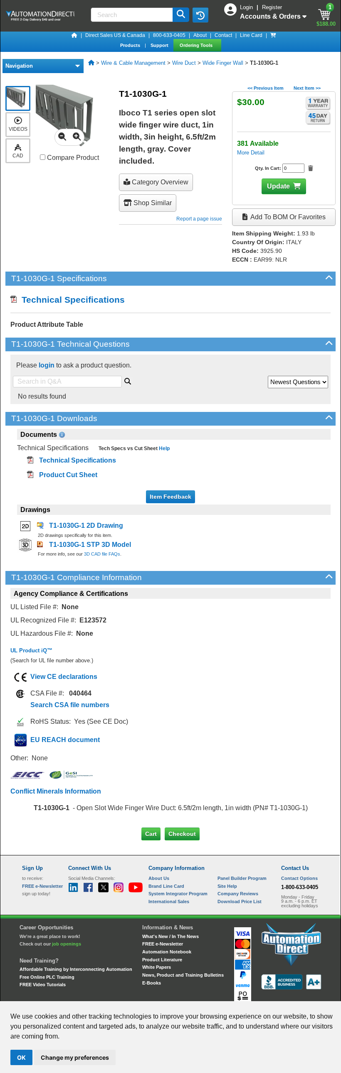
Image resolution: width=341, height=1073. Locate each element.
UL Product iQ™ (31, 650)
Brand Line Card (166, 886)
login (46, 365)
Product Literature (162, 959)
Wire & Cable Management (133, 63)
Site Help (227, 886)
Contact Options (299, 878)
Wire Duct (184, 63)
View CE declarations (63, 676)
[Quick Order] (273, 35)
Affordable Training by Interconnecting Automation (76, 969)
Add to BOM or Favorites (287, 216)
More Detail (250, 152)
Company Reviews (237, 893)
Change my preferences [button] (75, 1057)
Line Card (251, 35)
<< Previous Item (265, 88)
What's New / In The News (170, 936)
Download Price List (239, 901)
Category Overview (159, 182)
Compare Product (72, 157)
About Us (158, 878)
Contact (223, 35)
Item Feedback (170, 496)
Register (272, 7)
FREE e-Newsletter (162, 943)
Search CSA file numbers (69, 704)
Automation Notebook (166, 951)
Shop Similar (152, 202)
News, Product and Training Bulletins (183, 975)
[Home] (74, 35)
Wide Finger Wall (223, 63)
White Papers (156, 967)
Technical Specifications (71, 299)
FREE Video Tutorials (43, 984)
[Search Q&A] (127, 379)
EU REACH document (65, 739)
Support (160, 45)
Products (130, 45)
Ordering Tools (197, 45)
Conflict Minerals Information (55, 791)
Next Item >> (307, 88)
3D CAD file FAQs (102, 553)
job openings (66, 943)
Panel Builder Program (242, 878)
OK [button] (21, 1057)
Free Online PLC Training (47, 977)
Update (278, 186)
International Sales (168, 901)
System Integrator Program (178, 893)
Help (164, 448)
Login (247, 7)
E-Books (151, 982)
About (200, 35)
